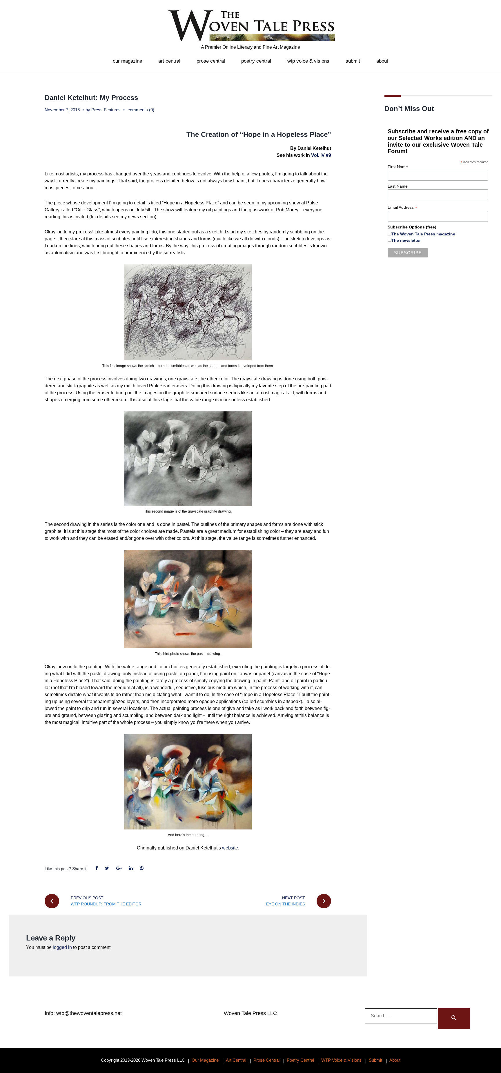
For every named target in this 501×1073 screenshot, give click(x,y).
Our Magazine (127, 61)
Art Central (169, 61)
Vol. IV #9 (321, 155)
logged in (62, 947)
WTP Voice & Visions (308, 61)
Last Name (398, 186)
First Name (398, 166)
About (382, 61)
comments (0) (141, 109)
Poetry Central (256, 61)
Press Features (106, 109)
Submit (353, 61)
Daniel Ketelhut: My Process (91, 97)
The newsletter (406, 240)
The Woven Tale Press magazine (423, 234)
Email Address (402, 207)
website (230, 847)
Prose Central (211, 61)
